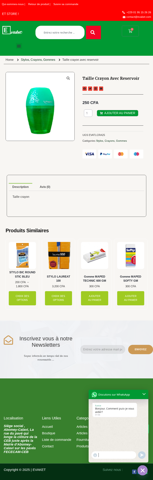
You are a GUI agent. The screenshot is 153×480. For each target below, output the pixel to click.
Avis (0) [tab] (45, 186)
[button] (19, 46)
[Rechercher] (93, 32)
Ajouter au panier (119, 113)
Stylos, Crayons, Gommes (38, 59)
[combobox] (60, 32)
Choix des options (22, 298)
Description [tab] (20, 186)
